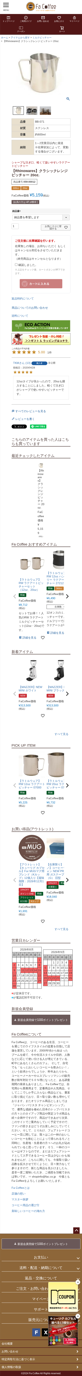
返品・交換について (41, 1278)
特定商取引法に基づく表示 (18, 1359)
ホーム (4, 37)
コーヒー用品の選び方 (25, 1205)
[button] (15, 596)
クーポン (21, 31)
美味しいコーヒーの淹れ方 (28, 1211)
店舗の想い (18, 1193)
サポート (41, 1309)
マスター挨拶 (20, 1199)
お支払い (41, 1257)
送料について (20, 315)
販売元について (41, 1320)
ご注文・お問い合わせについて (41, 1289)
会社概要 (7, 1343)
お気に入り (59, 21)
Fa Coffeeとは (21, 1187)
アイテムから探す (20, 37)
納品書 (17, 211)
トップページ (9, 21)
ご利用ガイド (26, 21)
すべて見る (61, 734)
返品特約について (23, 298)
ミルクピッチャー (42, 37)
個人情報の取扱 (11, 1367)
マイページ (74, 21)
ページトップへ (76, 1230)
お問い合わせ (43, 21)
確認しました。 (28, 264)
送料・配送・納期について (41, 1268)
